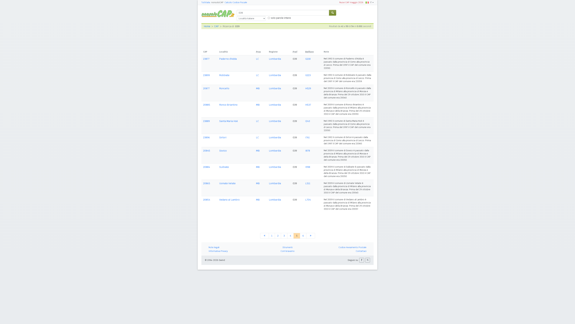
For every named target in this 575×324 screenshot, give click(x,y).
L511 (307, 183)
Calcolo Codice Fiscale (236, 2)
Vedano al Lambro (229, 199)
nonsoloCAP (217, 2)
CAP (216, 26)
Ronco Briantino (228, 104)
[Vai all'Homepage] (219, 13)
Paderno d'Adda (228, 58)
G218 (308, 58)
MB (258, 88)
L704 (308, 199)
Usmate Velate (227, 183)
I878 (307, 150)
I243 (307, 121)
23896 (206, 137)
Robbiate (224, 75)
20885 (206, 104)
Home (207, 26)
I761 (307, 137)
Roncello (224, 88)
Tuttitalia (205, 2)
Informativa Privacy (218, 251)
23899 (206, 75)
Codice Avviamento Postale (352, 247)
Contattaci (361, 251)
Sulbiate (224, 167)
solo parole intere (281, 18)
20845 (206, 150)
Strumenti (288, 247)
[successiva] (310, 236)
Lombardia (275, 58)
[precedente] (264, 236)
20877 (206, 88)
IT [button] (371, 2)
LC (257, 58)
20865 (206, 183)
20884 (206, 167)
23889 (206, 121)
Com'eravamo (288, 251)
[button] (361, 260)
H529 (308, 88)
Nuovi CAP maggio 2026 (351, 2)
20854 (206, 199)
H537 (308, 104)
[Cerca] (332, 13)
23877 (206, 58)
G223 (308, 75)
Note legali (214, 247)
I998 (307, 167)
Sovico (223, 150)
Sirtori (222, 137)
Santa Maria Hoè (228, 121)
